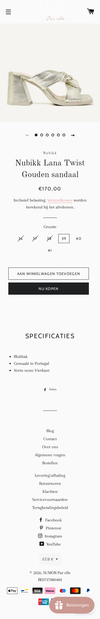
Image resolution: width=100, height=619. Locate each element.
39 (64, 238)
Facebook (53, 520)
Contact (50, 438)
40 (78, 238)
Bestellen (50, 462)
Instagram (53, 536)
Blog (50, 430)
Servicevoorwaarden (50, 499)
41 (50, 250)
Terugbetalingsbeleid (50, 507)
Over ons (50, 446)
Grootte (50, 226)
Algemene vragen (50, 454)
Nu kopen (48, 288)
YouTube (53, 544)
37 (35, 238)
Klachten (50, 491)
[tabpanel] (50, 72)
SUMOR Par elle (57, 572)
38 (49, 238)
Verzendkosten (59, 200)
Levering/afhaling (50, 475)
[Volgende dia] (73, 135)
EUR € (47, 559)
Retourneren (50, 483)
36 (20, 238)
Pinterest (53, 528)
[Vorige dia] (27, 135)
